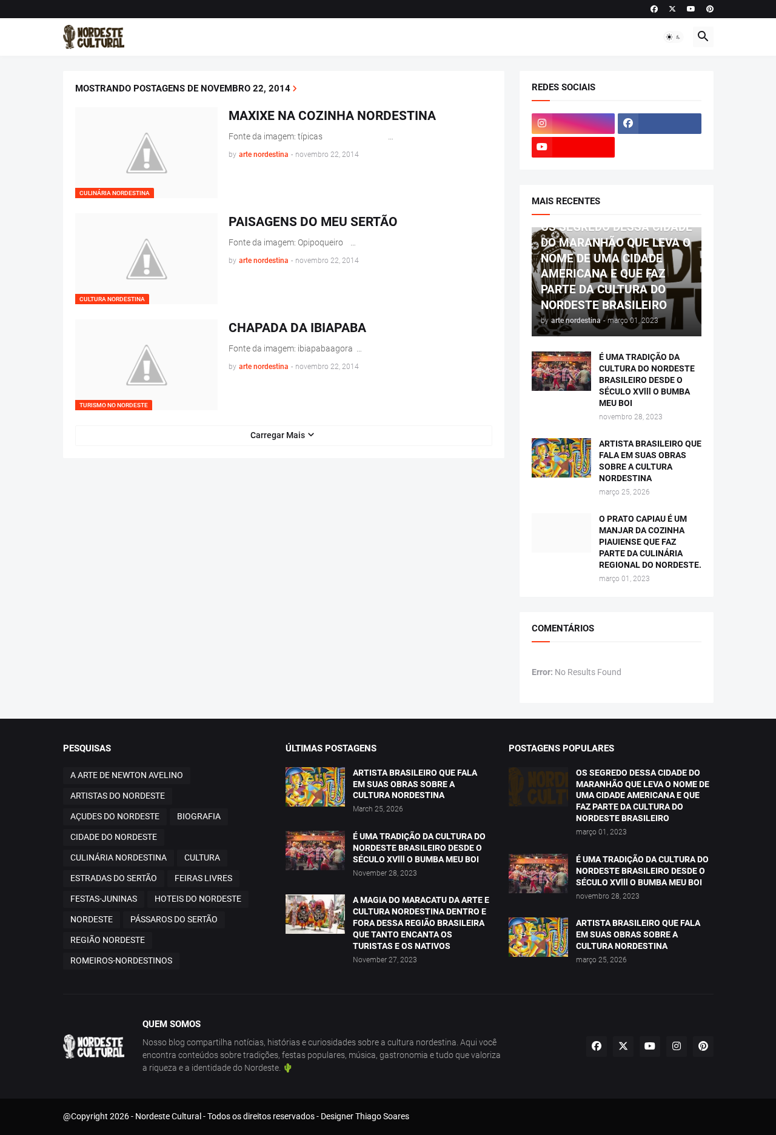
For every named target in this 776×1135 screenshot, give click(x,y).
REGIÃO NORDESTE (107, 940)
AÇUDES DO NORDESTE (114, 816)
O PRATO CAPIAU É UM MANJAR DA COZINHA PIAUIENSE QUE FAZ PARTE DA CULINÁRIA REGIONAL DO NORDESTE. (650, 542)
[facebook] (654, 9)
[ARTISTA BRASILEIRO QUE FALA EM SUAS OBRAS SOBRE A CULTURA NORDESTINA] (561, 458)
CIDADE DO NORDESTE (113, 837)
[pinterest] (710, 9)
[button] (673, 37)
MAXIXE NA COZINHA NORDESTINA (332, 115)
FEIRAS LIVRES (203, 878)
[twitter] (672, 9)
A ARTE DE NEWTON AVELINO (126, 775)
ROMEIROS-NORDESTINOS (121, 960)
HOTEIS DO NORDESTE (198, 899)
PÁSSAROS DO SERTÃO (174, 919)
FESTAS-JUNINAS (103, 899)
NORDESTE (91, 919)
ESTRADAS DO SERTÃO (113, 878)
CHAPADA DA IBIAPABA (297, 328)
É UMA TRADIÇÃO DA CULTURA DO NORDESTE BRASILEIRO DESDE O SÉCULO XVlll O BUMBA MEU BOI (647, 380)
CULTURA (202, 857)
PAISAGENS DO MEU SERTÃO (313, 222)
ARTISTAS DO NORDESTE (117, 795)
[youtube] (691, 9)
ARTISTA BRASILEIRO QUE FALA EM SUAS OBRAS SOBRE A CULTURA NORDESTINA (650, 461)
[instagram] (573, 123)
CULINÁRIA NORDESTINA (118, 857)
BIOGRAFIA (199, 816)
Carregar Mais (277, 435)
